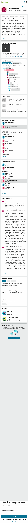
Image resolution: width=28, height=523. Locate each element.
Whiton (4, 281)
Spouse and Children (7, 63)
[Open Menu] (26, 2)
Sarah (9, 281)
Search (14, 516)
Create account (14, 338)
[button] (14, 100)
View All (4, 115)
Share (24, 6)
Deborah (13, 281)
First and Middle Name (5, 505)
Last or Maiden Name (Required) (7, 510)
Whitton (4, 304)
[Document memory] (6, 48)
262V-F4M (25, 10)
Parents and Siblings (17, 63)
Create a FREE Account (16, 56)
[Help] (24, 2)
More (3, 38)
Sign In (7, 56)
